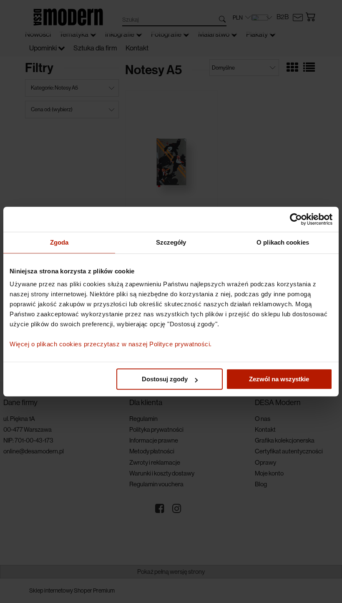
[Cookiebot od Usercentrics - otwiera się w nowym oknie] (295, 219)
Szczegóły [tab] (171, 242)
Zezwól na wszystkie (279, 379)
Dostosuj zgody (165, 379)
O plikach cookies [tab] (282, 242)
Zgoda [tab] (59, 242)
